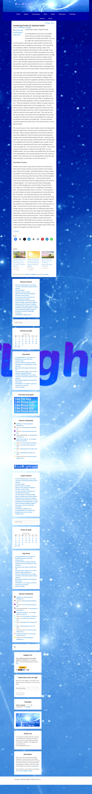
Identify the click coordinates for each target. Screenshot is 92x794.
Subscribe (20, 693)
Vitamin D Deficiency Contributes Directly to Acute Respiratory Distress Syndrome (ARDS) (33, 262)
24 (22, 343)
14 (36, 339)
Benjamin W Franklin (21, 633)
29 (15, 345)
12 (29, 339)
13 (32, 339)
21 (36, 341)
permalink (45, 274)
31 (22, 345)
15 (15, 341)
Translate (28, 707)
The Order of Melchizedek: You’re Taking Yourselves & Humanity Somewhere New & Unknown (26, 286)
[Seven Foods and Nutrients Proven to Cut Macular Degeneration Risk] (48, 254)
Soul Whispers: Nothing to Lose (23, 314)
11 (26, 339)
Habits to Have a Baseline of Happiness (25, 293)
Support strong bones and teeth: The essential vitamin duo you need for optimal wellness (19, 262)
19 (29, 341)
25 (26, 343)
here (37, 766)
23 (19, 343)
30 (19, 345)
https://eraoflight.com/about (25, 770)
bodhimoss (19, 423)
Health (27, 274)
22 (15, 343)
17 (22, 341)
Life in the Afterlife (20, 290)
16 (19, 341)
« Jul (15, 346)
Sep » (19, 346)
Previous (47, 23)
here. (17, 663)
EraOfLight (28, 27)
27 (32, 343)
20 (32, 341)
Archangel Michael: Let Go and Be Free (25, 357)
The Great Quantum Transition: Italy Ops (25, 362)
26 (29, 343)
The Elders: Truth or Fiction (22, 295)
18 (26, 341)
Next (53, 23)
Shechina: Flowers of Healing (22, 292)
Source (16, 231)
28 (36, 343)
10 (22, 339)
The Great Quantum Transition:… (29, 443)
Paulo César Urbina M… (22, 439)
